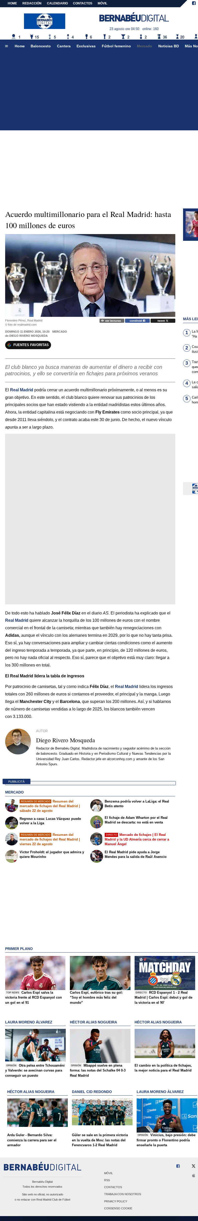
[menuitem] (6, 46)
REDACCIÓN (32, 3)
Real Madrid (126, 686)
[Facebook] (194, 3)
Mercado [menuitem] (144, 46)
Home (12, 3)
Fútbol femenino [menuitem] (116, 46)
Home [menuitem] (20, 46)
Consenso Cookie (118, 1208)
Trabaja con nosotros (122, 1194)
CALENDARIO (57, 3)
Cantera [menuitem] (64, 46)
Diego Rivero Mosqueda (28, 335)
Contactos (113, 1187)
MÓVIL (102, 3)
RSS (107, 1180)
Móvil (108, 1173)
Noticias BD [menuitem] (168, 46)
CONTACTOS (82, 3)
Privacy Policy (115, 1201)
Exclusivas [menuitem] (86, 46)
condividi (136, 320)
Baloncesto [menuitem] (41, 46)
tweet (162, 320)
